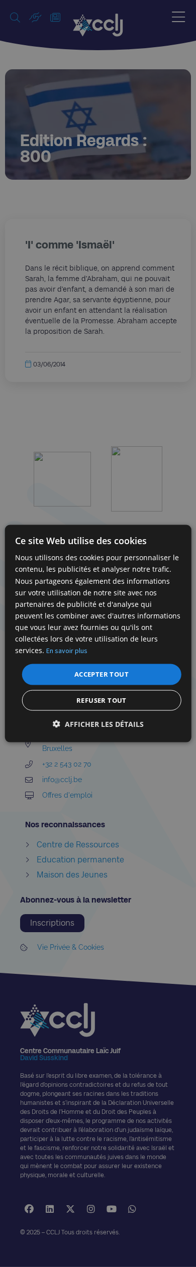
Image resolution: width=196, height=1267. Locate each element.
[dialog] (98, 633)
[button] (98, 723)
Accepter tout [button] (101, 674)
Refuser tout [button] (101, 699)
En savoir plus (66, 650)
